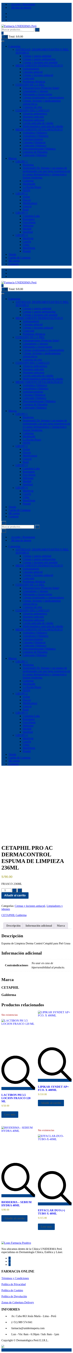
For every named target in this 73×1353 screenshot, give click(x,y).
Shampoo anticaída (33, 116)
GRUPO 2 (22, 193)
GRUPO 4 (22, 235)
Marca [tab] (61, 925)
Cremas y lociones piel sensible (40, 62)
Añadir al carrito (15, 895)
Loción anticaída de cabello (38, 123)
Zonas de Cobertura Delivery (17, 1302)
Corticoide (28, 78)
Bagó (26, 209)
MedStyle (28, 238)
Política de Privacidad (13, 1284)
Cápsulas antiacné (33, 71)
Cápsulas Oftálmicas (34, 142)
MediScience (30, 203)
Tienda (12, 254)
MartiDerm (29, 247)
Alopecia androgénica (35, 113)
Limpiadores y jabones (35, 91)
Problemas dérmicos (34, 81)
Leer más (9, 1114)
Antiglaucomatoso (33, 139)
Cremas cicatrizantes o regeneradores (43, 97)
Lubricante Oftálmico (35, 155)
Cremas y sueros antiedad (37, 55)
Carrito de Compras (19, 257)
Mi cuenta (14, 260)
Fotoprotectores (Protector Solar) (41, 87)
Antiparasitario (31, 68)
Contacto (14, 263)
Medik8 (27, 228)
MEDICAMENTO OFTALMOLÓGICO (39, 129)
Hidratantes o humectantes (37, 94)
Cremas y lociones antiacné (38, 75)
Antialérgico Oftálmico (35, 135)
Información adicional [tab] (39, 925)
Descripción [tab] (13, 925)
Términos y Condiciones (15, 1278)
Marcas (13, 158)
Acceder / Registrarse (23, 4)
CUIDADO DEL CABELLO (32, 110)
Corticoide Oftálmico (34, 145)
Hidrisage (28, 225)
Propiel (27, 251)
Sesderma (46, 172)
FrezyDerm (29, 222)
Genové (27, 206)
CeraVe (27, 241)
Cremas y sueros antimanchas (39, 59)
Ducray (27, 199)
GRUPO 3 (22, 212)
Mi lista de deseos (21, 7)
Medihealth (29, 183)
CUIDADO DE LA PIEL (30, 84)
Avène (26, 196)
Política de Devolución (14, 1296)
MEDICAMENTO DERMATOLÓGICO (39, 65)
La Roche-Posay (32, 187)
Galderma (28, 180)
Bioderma (28, 164)
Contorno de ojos (32, 107)
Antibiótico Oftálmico (35, 132)
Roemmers (29, 219)
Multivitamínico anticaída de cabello (43, 126)
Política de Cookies (12, 1290)
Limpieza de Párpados (35, 151)
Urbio (26, 244)
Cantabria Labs (31, 215)
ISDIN (26, 190)
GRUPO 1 (22, 161)
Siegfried (28, 231)
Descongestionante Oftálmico (39, 148)
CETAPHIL (8, 915)
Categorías (14, 46)
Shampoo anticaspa (33, 119)
